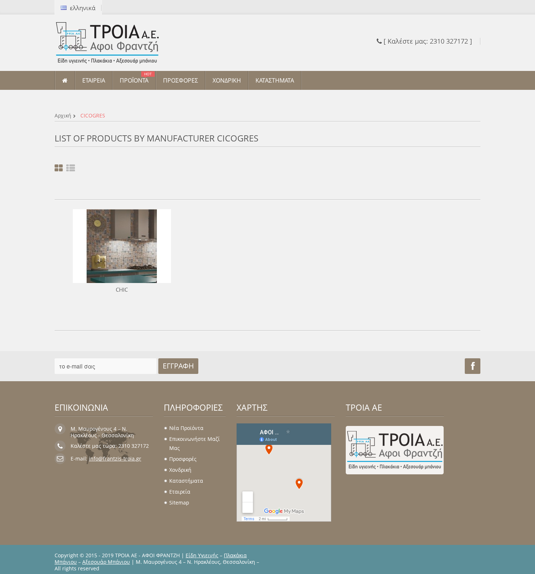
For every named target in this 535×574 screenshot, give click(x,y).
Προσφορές (183, 458)
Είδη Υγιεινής (202, 555)
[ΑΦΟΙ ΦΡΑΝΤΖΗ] (122, 42)
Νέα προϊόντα (186, 427)
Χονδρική (180, 469)
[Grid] (59, 168)
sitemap (179, 502)
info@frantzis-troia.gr (115, 458)
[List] (70, 168)
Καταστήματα (186, 480)
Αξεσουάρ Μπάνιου (106, 561)
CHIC (122, 289)
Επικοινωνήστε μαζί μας (194, 443)
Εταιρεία (179, 491)
